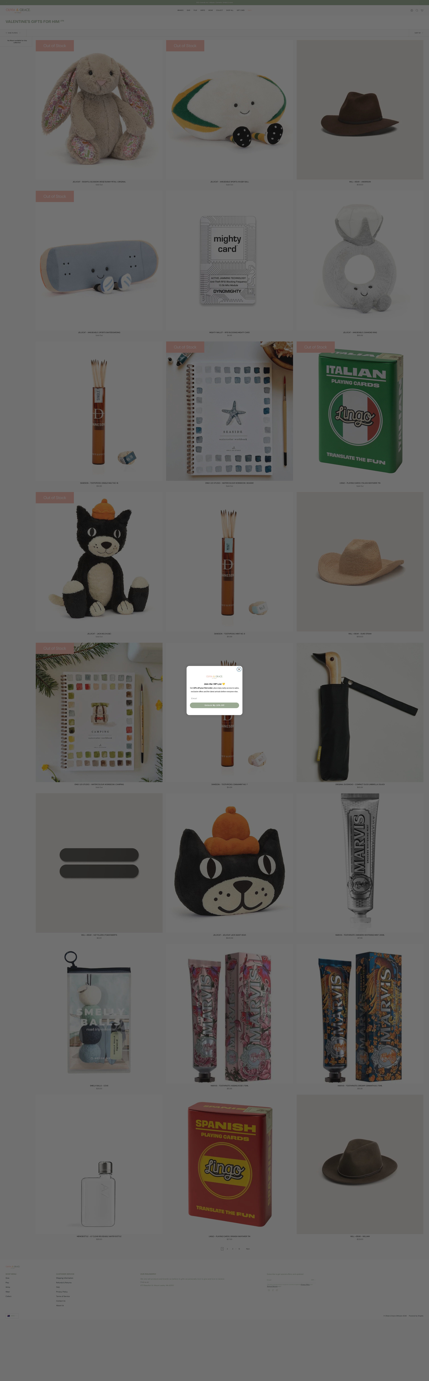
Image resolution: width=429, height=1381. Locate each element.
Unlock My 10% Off (214, 705)
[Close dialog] (239, 669)
